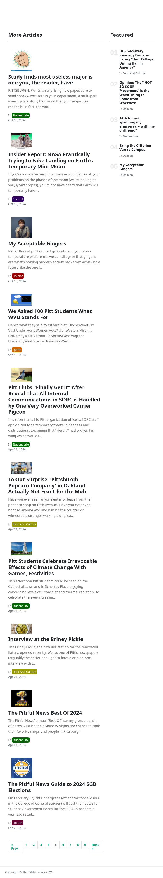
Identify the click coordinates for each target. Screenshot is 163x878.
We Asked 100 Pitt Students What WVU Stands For (50, 314)
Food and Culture (24, 524)
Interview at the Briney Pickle (45, 638)
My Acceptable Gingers (37, 243)
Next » (95, 846)
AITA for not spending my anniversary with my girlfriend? (137, 124)
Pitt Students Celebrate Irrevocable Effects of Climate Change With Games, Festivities (52, 567)
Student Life (21, 115)
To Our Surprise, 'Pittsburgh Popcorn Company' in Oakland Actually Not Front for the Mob (47, 485)
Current (18, 199)
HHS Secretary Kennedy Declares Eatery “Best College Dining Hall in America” (136, 59)
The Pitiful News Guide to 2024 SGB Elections (52, 787)
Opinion (18, 276)
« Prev (14, 846)
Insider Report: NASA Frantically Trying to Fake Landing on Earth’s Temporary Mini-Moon (50, 160)
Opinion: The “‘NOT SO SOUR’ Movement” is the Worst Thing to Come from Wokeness (135, 92)
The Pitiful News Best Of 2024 (45, 712)
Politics (17, 823)
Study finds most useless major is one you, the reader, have (50, 79)
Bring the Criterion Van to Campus (135, 147)
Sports (17, 350)
